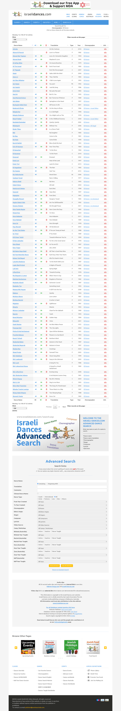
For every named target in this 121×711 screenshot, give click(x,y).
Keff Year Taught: (20, 561)
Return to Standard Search (60, 569)
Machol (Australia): (20, 538)
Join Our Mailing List (96, 680)
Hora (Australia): (19, 545)
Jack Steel (74, 611)
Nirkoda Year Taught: (21, 535)
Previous (49, 407)
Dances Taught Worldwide (46, 690)
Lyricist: (16, 521)
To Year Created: (19, 505)
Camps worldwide (68, 677)
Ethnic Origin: (18, 511)
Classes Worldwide (69, 684)
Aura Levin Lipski (66, 609)
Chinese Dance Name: (21, 493)
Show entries (14, 39)
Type (71, 45)
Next (64, 407)
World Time (93, 674)
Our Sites (46, 22)
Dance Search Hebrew (45, 680)
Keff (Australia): (19, 558)
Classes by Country (19, 674)
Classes (17, 22)
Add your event (68, 674)
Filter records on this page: (76, 37)
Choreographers (43, 674)
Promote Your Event (96, 677)
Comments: (17, 490)
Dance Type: (18, 497)
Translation (54, 45)
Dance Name (18, 45)
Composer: (17, 518)
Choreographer (90, 45)
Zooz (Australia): (19, 551)
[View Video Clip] (41, 56)
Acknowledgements (61, 622)
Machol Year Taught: (21, 541)
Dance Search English (44, 677)
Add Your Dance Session (21, 680)
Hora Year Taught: (20, 548)
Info (104, 45)
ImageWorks (78, 613)
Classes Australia (19, 670)
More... (56, 22)
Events (36, 22)
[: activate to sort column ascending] (36, 45)
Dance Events (67, 670)
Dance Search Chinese (45, 684)
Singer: (16, 515)
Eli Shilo (72, 616)
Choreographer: (19, 508)
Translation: (18, 486)
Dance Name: (18, 481)
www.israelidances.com (60, 603)
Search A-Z (66, 22)
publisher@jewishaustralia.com (34, 707)
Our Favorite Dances (44, 670)
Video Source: (18, 525)
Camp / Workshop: (20, 528)
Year (79, 45)
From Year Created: (20, 501)
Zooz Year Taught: (20, 555)
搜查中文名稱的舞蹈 (44, 687)
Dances (26, 22)
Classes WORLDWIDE (20, 677)
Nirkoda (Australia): (20, 531)
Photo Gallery (94, 670)
